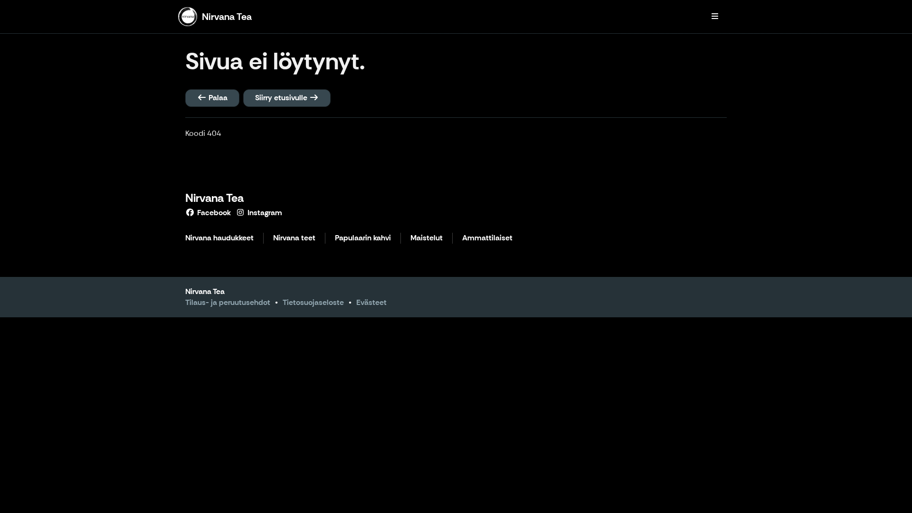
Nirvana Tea (214, 197)
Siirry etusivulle (282, 98)
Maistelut (426, 238)
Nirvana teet (294, 238)
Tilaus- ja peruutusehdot (227, 302)
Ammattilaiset (487, 238)
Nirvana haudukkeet (219, 238)
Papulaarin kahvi (363, 238)
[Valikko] (715, 16)
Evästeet (371, 302)
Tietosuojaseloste (313, 302)
